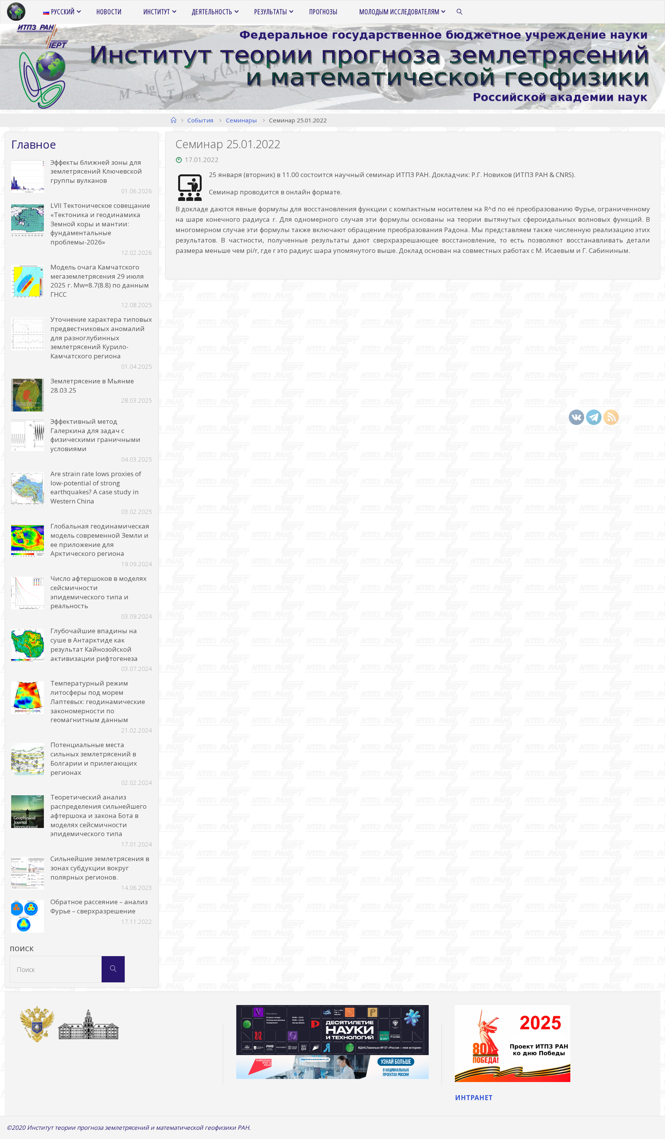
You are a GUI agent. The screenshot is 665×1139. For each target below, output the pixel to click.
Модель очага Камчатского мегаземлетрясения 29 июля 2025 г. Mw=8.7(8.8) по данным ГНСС (99, 281)
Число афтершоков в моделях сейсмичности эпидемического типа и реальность (98, 592)
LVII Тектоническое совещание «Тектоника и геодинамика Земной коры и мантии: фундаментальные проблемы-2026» (100, 223)
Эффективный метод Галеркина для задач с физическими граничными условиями (95, 435)
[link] (459, 11)
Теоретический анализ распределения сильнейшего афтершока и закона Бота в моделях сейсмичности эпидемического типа (98, 815)
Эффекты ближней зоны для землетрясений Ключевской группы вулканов (96, 171)
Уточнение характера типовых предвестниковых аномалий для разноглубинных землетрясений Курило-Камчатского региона (101, 337)
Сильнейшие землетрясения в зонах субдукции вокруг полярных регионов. (99, 867)
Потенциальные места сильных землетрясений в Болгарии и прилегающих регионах (93, 758)
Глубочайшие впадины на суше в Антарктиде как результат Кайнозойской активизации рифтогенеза (94, 644)
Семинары (241, 120)
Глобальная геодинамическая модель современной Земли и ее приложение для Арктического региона (99, 540)
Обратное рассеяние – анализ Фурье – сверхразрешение (99, 906)
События (200, 120)
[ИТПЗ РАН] (16, 11)
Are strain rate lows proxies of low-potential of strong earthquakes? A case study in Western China (95, 487)
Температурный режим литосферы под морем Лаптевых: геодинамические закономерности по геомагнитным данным (97, 701)
